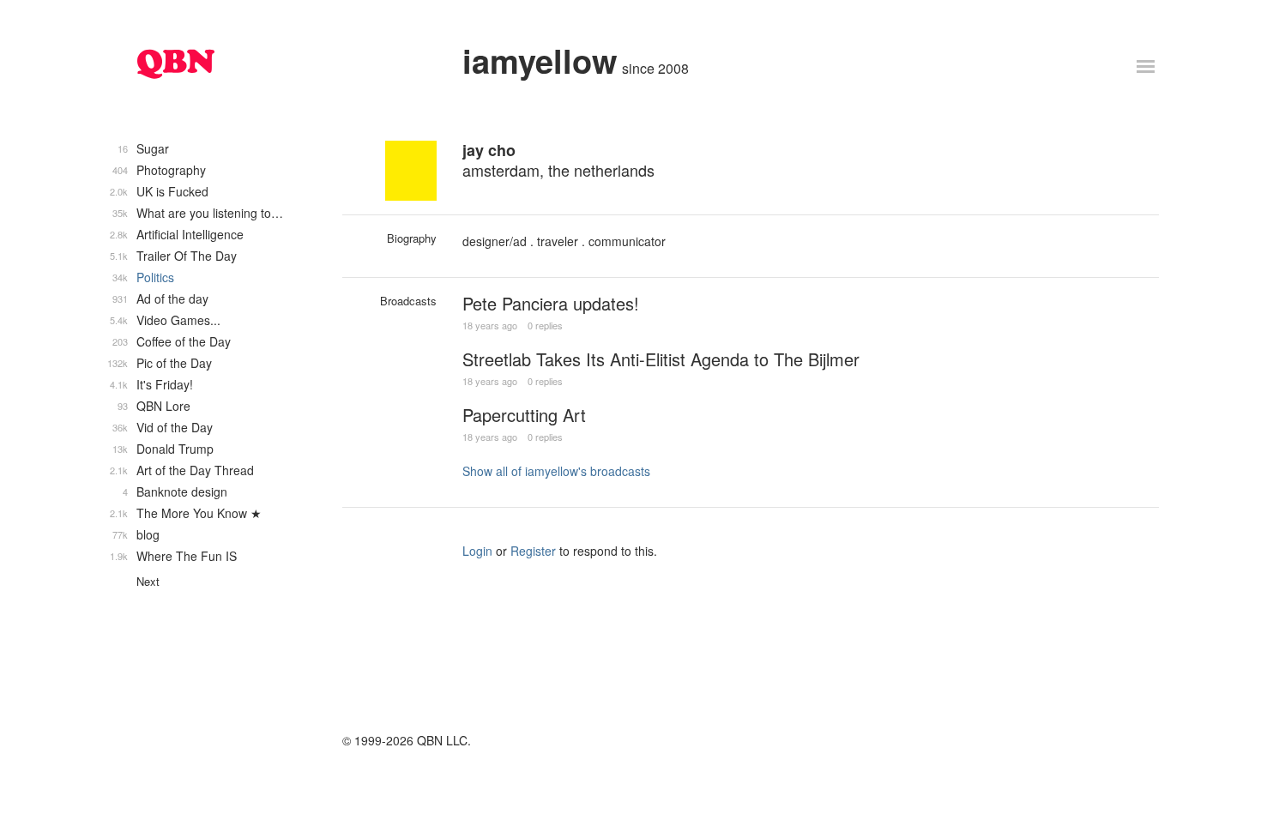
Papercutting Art (524, 414)
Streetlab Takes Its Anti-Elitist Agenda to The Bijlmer (661, 359)
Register (533, 550)
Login (477, 550)
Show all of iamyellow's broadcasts (556, 470)
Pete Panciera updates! (550, 303)
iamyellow (540, 60)
